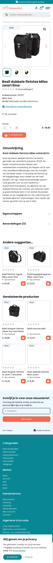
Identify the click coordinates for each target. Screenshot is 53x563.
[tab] (26, 214)
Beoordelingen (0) (14, 223)
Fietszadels (8, 461)
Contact (7, 514)
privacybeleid (19, 550)
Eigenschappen (12, 213)
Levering (7, 502)
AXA (4, 481)
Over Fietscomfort (11, 526)
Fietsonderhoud (10, 455)
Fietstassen (17, 22)
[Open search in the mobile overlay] (26, 14)
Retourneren (9, 499)
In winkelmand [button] (23, 283)
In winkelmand (16, 134)
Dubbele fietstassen (32, 22)
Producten (7, 22)
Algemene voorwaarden (14, 529)
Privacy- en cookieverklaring (16, 532)
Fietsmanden (9, 452)
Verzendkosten (10, 508)
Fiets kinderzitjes (10, 449)
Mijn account (9, 511)
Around (6, 478)
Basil (5, 488)
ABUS (5, 475)
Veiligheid (7, 464)
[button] (44, 29)
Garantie (7, 505)
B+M (5, 484)
